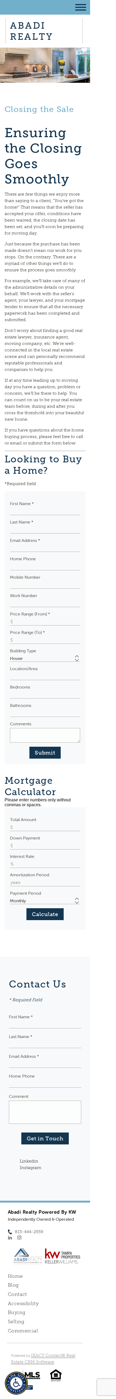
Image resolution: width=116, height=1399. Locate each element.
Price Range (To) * (27, 632)
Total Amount (23, 819)
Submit (45, 752)
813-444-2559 (29, 1231)
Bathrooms (20, 705)
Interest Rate (22, 856)
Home (15, 1276)
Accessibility (23, 1303)
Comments (20, 723)
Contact (17, 1294)
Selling (16, 1322)
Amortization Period (29, 874)
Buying (17, 1312)
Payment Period (25, 893)
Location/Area (23, 668)
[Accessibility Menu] (16, 1383)
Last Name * (21, 522)
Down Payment (25, 838)
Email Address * (25, 540)
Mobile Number (25, 577)
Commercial (23, 1331)
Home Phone (23, 558)
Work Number (23, 595)
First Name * (22, 503)
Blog (13, 1285)
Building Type (23, 650)
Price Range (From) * (30, 614)
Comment (18, 1096)
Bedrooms (20, 687)
